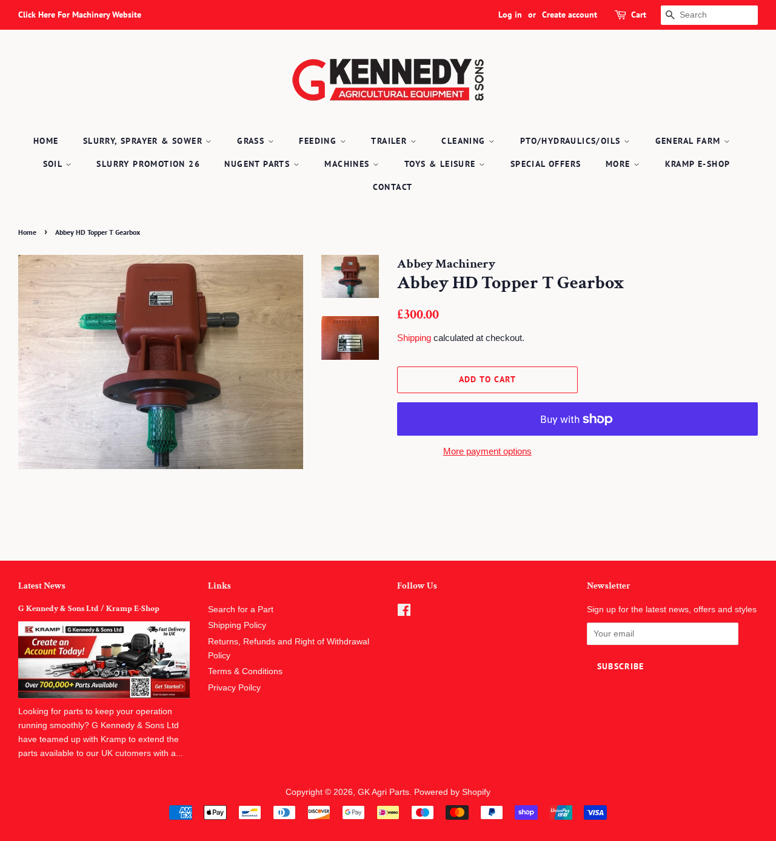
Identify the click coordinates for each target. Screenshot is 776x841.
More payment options (487, 451)
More (620, 163)
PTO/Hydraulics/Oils (572, 140)
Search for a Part (240, 609)
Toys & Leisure (441, 163)
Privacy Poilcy (234, 687)
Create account (569, 14)
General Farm (689, 140)
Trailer (390, 140)
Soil (54, 163)
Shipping (414, 338)
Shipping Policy (237, 625)
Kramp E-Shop (698, 163)
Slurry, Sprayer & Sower (144, 140)
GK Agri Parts (383, 792)
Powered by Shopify (452, 792)
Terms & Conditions (245, 671)
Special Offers (545, 163)
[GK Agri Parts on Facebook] (404, 612)
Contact (393, 186)
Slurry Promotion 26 (148, 163)
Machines (348, 163)
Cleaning (465, 140)
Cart (638, 14)
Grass (252, 140)
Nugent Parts (258, 163)
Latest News (41, 586)
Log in (510, 14)
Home (46, 140)
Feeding (319, 140)
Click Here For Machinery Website (79, 14)
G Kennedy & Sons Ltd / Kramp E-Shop (88, 608)
